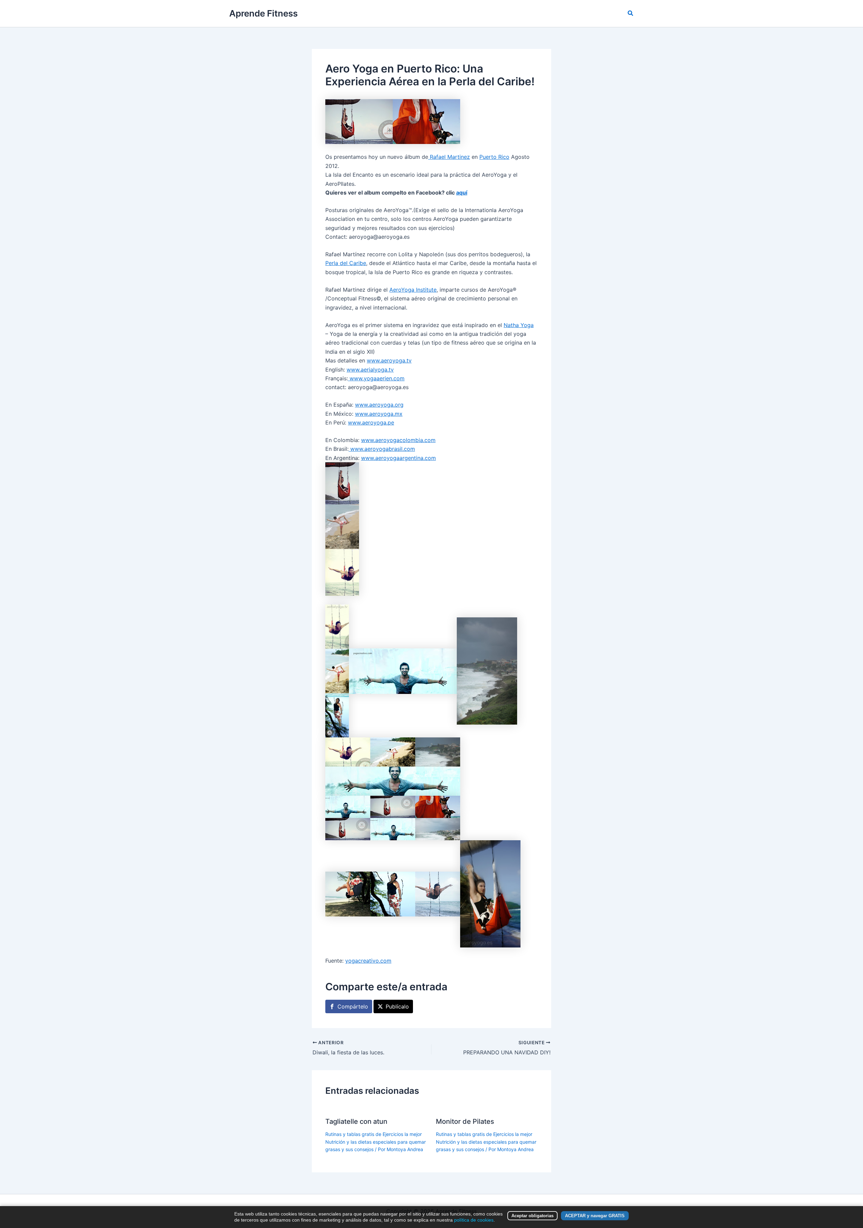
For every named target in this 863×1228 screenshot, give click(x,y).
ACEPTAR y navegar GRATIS (595, 1215)
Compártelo (352, 1006)
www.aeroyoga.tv (389, 360)
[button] (631, 13)
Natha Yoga (519, 325)
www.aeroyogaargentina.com (398, 458)
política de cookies (474, 1220)
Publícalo (397, 1006)
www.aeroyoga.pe (371, 422)
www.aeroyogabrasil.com (382, 448)
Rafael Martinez (449, 156)
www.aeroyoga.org (379, 404)
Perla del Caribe (345, 263)
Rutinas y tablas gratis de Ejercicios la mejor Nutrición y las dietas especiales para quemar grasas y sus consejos (375, 1141)
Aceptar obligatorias (532, 1215)
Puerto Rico (494, 156)
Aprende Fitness (263, 13)
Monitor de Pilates (465, 1121)
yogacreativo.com (368, 960)
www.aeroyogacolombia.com (398, 440)
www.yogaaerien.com (376, 378)
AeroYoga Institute (413, 289)
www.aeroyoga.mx (379, 413)
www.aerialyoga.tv (370, 369)
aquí (461, 192)
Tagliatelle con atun (356, 1121)
